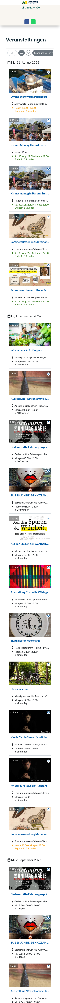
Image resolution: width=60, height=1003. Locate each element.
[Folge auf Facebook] (26, 21)
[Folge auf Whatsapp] (33, 21)
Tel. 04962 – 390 (30, 7)
